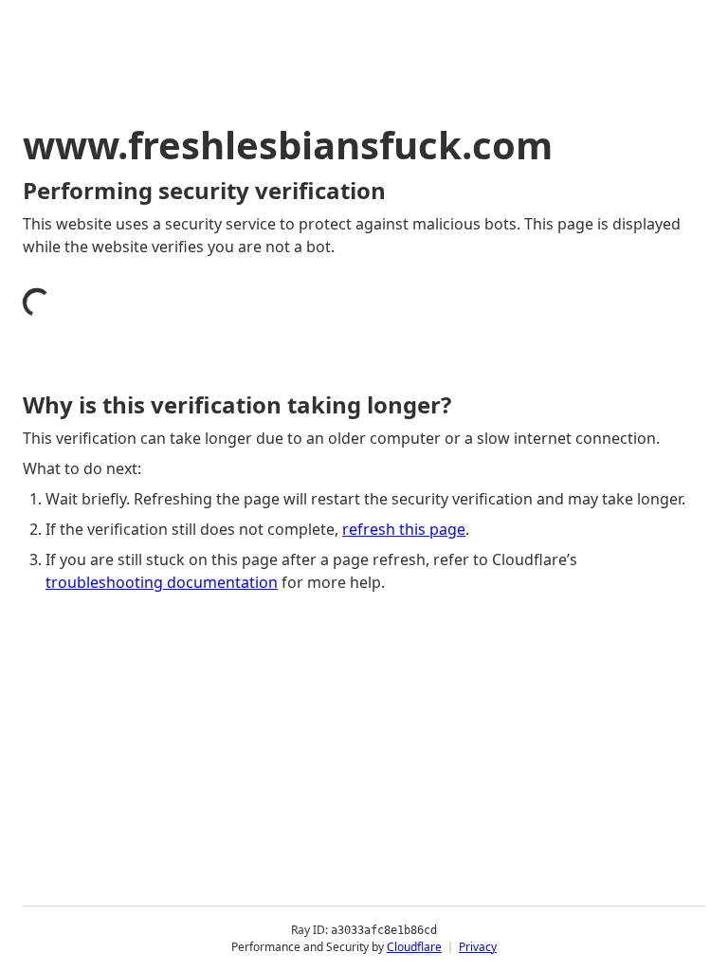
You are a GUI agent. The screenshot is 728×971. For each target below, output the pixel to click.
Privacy (478, 947)
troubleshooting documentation (162, 582)
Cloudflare (414, 947)
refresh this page (403, 529)
